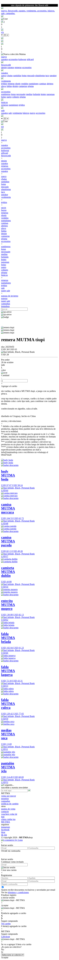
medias (29, 94)
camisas (42, 83)
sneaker (53, 75)
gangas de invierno (9, 296)
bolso (3, 97)
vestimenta (17, 113)
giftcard (30, 59)
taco (47, 75)
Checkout (5, 936)
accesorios (13, 59)
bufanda (36, 94)
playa (3, 86)
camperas (23, 86)
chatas (10, 75)
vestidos (24, 83)
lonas (13, 94)
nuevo (32, 113)
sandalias (17, 75)
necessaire (20, 94)
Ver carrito (6, 923)
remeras (18, 67)
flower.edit (6, 155)
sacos (3, 207)
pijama (31, 86)
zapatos (4, 59)
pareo (9, 97)
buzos (3, 210)
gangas (4, 298)
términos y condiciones (18, 892)
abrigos (50, 83)
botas (24, 75)
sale (10, 113)
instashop (5, 306)
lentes (43, 94)
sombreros (5, 94)
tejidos (4, 83)
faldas (9, 86)
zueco (3, 75)
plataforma (40, 75)
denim (4, 67)
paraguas (51, 94)
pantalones (34, 83)
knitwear (22, 59)
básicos (26, 113)
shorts (17, 83)
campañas (5, 303)
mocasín (31, 75)
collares (15, 97)
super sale (5, 290)
